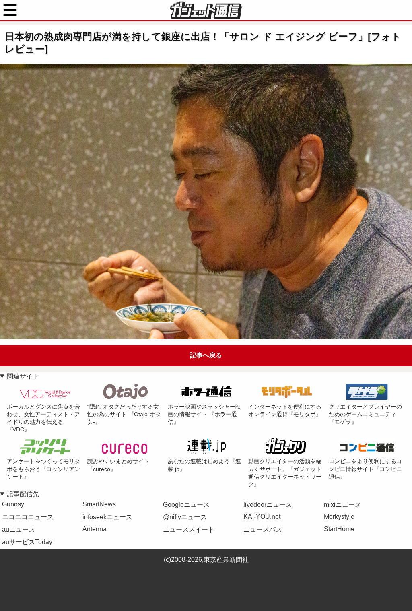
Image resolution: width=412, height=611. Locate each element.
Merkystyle (339, 516)
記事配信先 (23, 494)
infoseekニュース (107, 517)
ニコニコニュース (28, 517)
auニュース (18, 529)
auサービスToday (27, 542)
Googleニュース (186, 504)
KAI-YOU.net (261, 516)
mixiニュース (342, 504)
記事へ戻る (206, 355)
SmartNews (99, 504)
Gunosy (13, 504)
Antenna (94, 529)
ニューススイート (188, 529)
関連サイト (23, 376)
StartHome (339, 529)
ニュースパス (262, 529)
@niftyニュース (185, 517)
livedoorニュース (267, 504)
